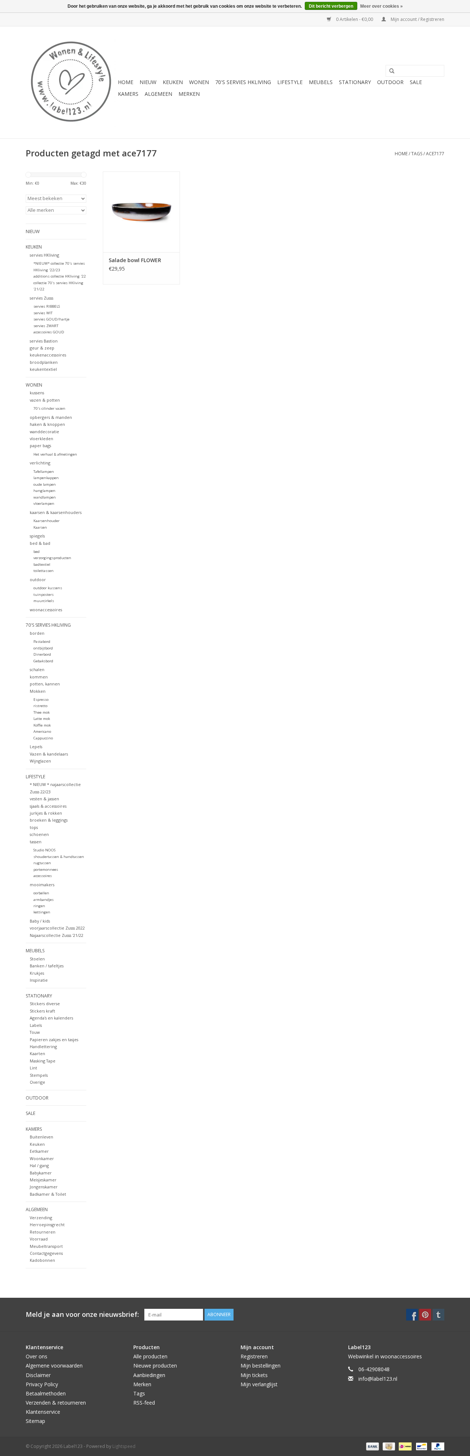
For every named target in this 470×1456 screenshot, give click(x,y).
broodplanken (44, 362)
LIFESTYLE (290, 82)
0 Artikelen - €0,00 (354, 19)
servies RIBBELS (46, 306)
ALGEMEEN (158, 93)
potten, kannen (45, 684)
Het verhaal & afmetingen (55, 454)
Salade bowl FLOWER (135, 260)
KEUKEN (173, 82)
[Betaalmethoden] (372, 1446)
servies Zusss (41, 298)
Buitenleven (41, 1137)
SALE (416, 82)
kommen (39, 677)
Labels (36, 1025)
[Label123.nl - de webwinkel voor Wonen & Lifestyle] (71, 82)
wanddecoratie (44, 431)
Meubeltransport (46, 1246)
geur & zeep (42, 348)
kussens (37, 392)
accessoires (42, 875)
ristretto (40, 705)
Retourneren (42, 1232)
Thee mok (41, 712)
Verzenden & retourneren (56, 1402)
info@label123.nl (377, 1378)
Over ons (36, 1356)
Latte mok (41, 718)
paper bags (40, 445)
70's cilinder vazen (49, 408)
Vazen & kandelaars (49, 754)
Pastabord (41, 641)
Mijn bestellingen (261, 1365)
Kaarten (37, 1053)
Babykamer (41, 1173)
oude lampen (44, 484)
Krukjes (37, 973)
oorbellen (41, 893)
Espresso (40, 699)
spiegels (37, 536)
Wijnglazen (40, 761)
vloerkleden (41, 438)
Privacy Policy (42, 1384)
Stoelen (37, 958)
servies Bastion (44, 341)
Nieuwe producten (155, 1365)
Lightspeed (123, 1446)
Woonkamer (42, 1158)
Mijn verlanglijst (259, 1384)
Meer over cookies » (381, 6)
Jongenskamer (44, 1186)
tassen (35, 841)
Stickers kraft (42, 1011)
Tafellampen (43, 471)
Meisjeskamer (43, 1179)
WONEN (199, 82)
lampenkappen (46, 477)
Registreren (254, 1356)
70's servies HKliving (243, 82)
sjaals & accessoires (48, 806)
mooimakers (42, 884)
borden (37, 633)
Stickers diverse (45, 1003)
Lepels (36, 746)
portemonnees (45, 869)
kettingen (41, 912)
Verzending (41, 1217)
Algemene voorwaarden (54, 1365)
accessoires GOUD (48, 332)
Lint (33, 1068)
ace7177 (435, 154)
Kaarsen (40, 527)
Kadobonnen (42, 1260)
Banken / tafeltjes (47, 965)
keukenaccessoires (48, 355)
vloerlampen (43, 503)
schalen (37, 669)
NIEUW (148, 82)
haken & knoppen (47, 424)
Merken (189, 93)
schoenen (39, 834)
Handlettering (43, 1046)
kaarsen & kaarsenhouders (56, 512)
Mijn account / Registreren (417, 19)
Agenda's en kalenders (51, 1018)
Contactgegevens (46, 1253)
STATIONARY (355, 82)
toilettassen (43, 570)
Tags (416, 154)
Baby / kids (40, 921)
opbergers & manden (51, 417)
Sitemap (35, 1420)
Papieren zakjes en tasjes (54, 1039)
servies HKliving (44, 255)
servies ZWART (45, 325)
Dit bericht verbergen (331, 6)
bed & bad (40, 543)
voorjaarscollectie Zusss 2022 (57, 928)
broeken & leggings (49, 820)
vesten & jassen (44, 798)
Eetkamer (39, 1151)
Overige (37, 1082)
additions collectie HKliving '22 (59, 276)
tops (34, 827)
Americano (42, 731)
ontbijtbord (43, 648)
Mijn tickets (254, 1375)
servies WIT (43, 313)
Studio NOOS (44, 850)
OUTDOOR (390, 82)
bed (36, 551)
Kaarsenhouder (46, 520)
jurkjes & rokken (46, 813)
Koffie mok (42, 725)
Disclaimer (38, 1375)
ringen (39, 905)
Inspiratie (39, 980)
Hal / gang (39, 1165)
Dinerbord (42, 654)
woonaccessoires (46, 609)
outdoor (38, 579)
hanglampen (44, 490)
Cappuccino (43, 738)
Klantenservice (43, 1411)
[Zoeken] (389, 71)
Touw (35, 1032)
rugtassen (42, 863)
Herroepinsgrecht (47, 1224)
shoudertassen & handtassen (58, 856)
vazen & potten (45, 400)
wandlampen (44, 497)
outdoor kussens (47, 588)
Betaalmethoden (46, 1393)
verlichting (40, 463)
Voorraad (39, 1239)
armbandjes (43, 899)
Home (125, 82)
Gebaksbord (43, 661)
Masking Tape (42, 1061)
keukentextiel (43, 369)
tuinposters (43, 594)
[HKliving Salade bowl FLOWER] (141, 211)
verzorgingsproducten (52, 557)
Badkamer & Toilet (48, 1194)
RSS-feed (144, 1402)
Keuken (37, 1144)
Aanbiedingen (149, 1375)
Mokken (38, 691)
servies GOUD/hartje (51, 319)
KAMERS (128, 93)
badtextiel (41, 564)
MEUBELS (321, 82)
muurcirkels (43, 600)
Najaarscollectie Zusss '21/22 (56, 935)
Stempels (39, 1075)
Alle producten (150, 1356)
